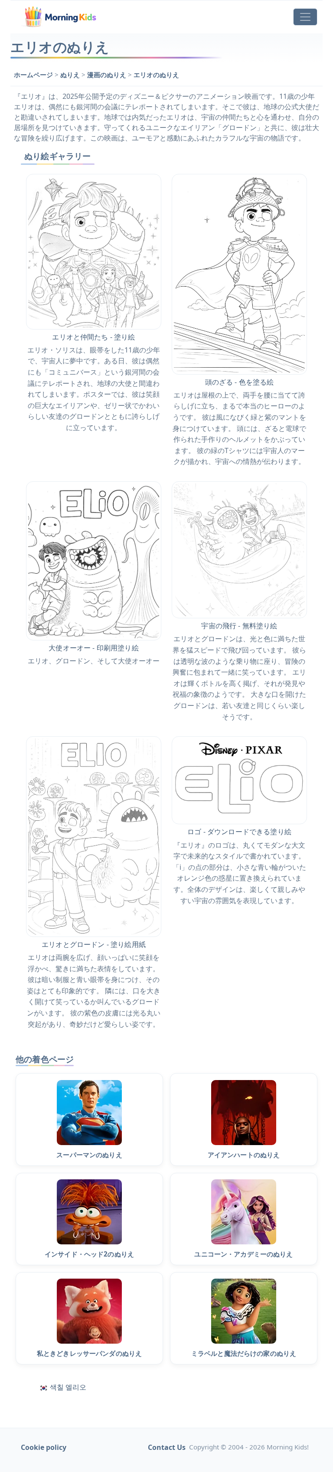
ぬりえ (71, 74)
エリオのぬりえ (156, 74)
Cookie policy (43, 1447)
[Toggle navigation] (305, 17)
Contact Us (167, 1447)
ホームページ (34, 74)
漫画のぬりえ (107, 74)
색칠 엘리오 (68, 1387)
